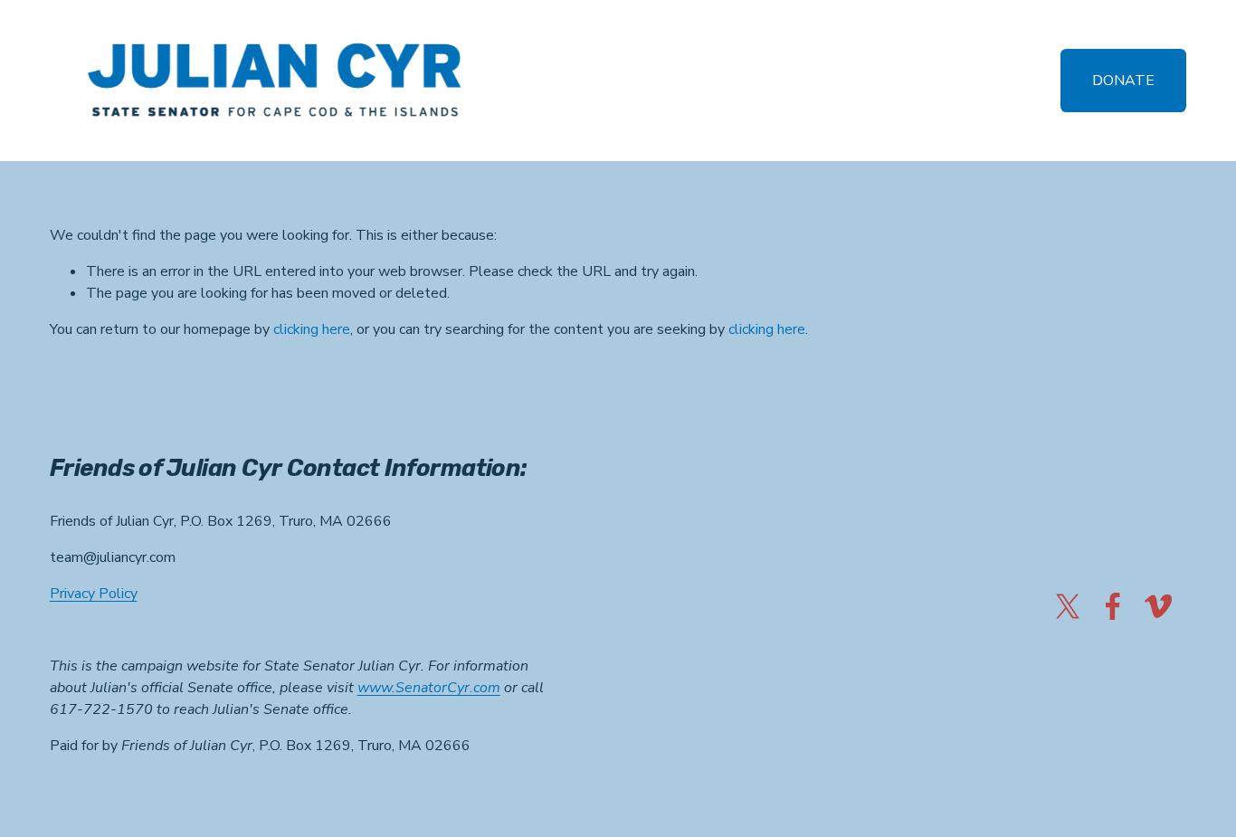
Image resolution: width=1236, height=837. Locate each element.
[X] (1067, 606)
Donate (1123, 80)
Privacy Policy (94, 594)
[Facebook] (1112, 606)
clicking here (311, 329)
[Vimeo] (1158, 606)
